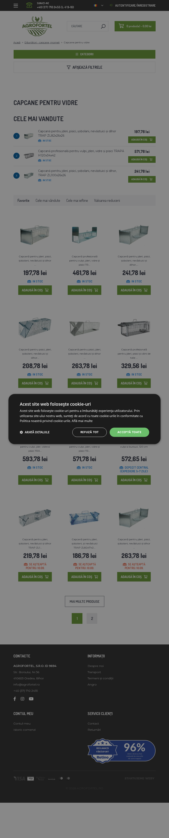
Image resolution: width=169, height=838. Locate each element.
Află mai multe (82, 421)
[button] (34, 432)
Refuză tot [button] (89, 432)
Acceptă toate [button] (129, 432)
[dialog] (84, 419)
